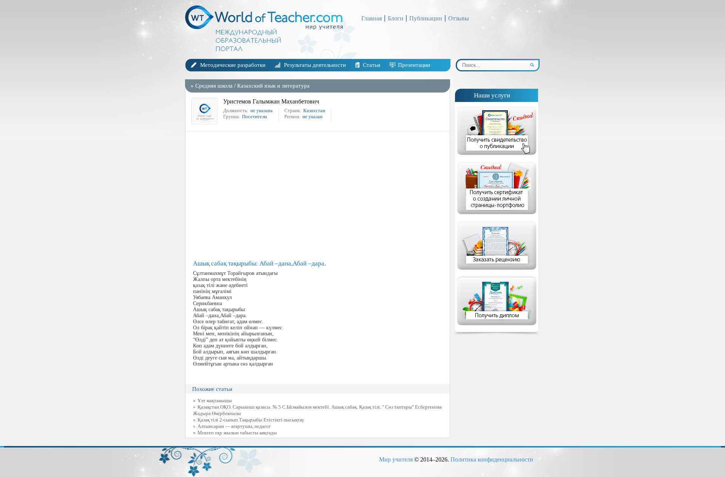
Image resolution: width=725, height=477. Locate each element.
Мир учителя (396, 459)
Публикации (425, 18)
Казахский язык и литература (273, 86)
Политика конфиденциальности (491, 459)
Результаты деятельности (315, 65)
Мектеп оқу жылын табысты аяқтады (237, 432)
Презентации (414, 65)
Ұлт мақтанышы (214, 400)
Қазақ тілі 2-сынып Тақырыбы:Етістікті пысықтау (250, 420)
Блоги (395, 18)
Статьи (371, 65)
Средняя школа (214, 86)
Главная (371, 18)
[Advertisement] (319, 196)
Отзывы (458, 18)
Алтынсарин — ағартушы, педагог (234, 426)
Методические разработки (232, 65)
